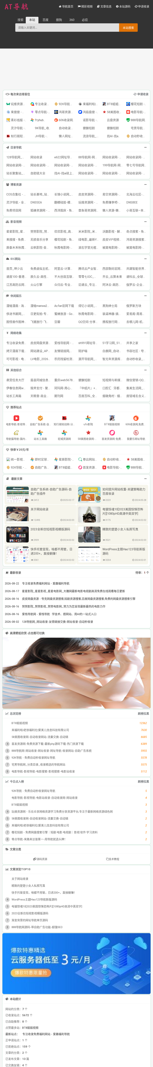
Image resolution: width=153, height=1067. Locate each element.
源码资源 (41, 859)
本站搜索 (128, 27)
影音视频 (16, 221)
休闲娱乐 (16, 296)
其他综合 (16, 370)
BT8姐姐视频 (30, 1027)
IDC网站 (15, 259)
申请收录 (143, 94)
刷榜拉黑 (143, 713)
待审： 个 (142, 572)
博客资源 (16, 184)
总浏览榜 (15, 713)
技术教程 (114, 859)
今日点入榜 (17, 781)
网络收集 (16, 333)
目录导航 (16, 147)
